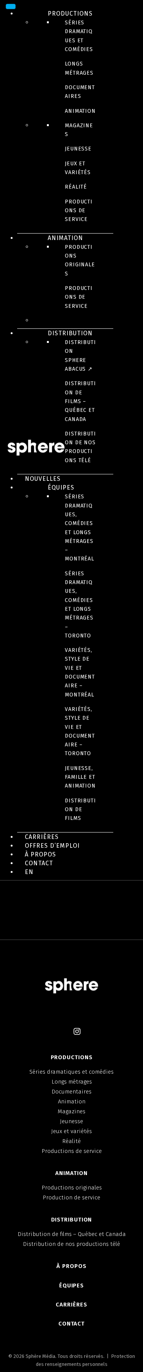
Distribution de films (80, 809)
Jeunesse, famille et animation (80, 777)
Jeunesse (78, 149)
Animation (80, 111)
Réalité (76, 187)
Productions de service (79, 211)
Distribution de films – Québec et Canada (80, 401)
